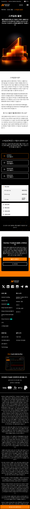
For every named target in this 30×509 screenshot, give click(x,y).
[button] (27, 5)
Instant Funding (5, 297)
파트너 (17, 305)
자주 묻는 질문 (19, 308)
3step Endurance (6, 319)
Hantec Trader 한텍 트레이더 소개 (22, 297)
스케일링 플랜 (4, 326)
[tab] (15, 156)
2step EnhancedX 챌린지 (7, 315)
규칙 (2, 322)
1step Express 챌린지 (6, 307)
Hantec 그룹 (19, 301)
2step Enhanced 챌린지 (7, 311)
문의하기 (18, 312)
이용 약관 (18, 337)
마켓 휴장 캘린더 (5, 340)
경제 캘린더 (4, 344)
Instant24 (5, 304)
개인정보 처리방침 (20, 340)
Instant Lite (4, 300)
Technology (4, 347)
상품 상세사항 (4, 337)
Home (3, 10)
